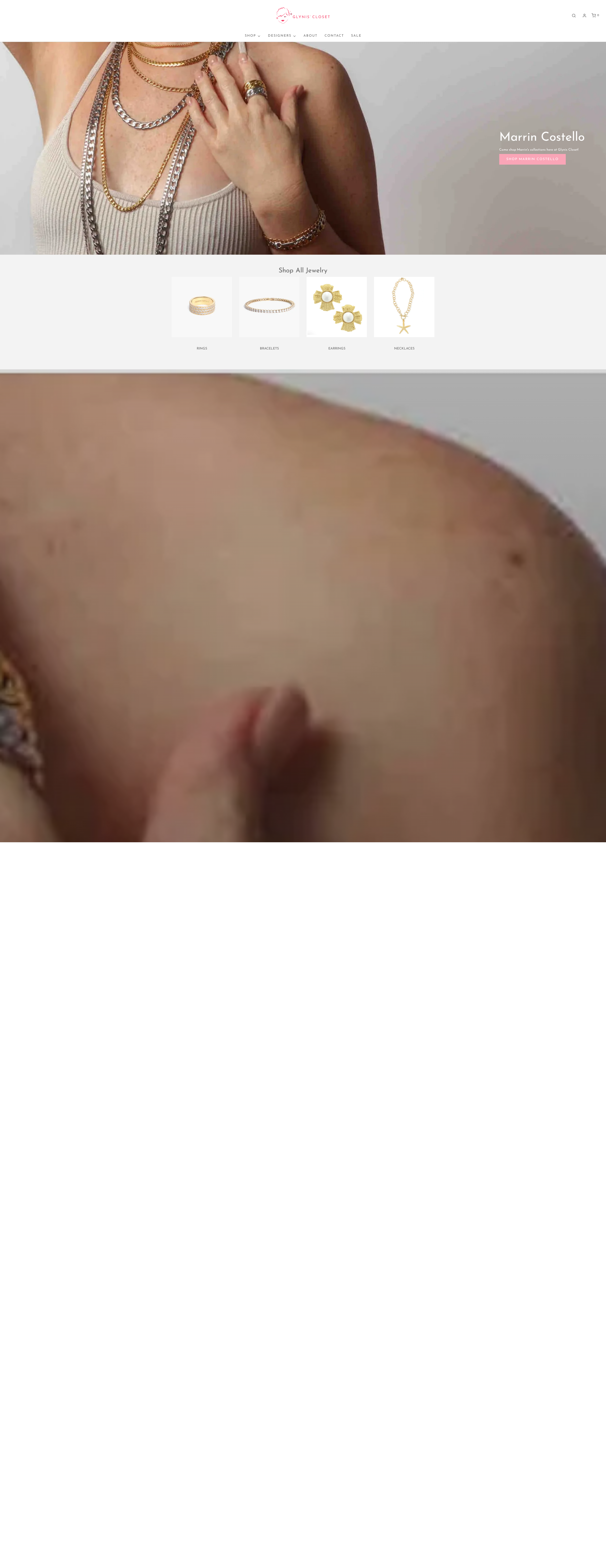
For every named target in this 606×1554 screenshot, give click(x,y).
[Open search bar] (574, 15)
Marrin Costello (542, 137)
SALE (356, 36)
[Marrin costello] (303, 148)
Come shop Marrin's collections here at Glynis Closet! (539, 150)
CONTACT (334, 36)
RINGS (202, 348)
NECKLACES (404, 348)
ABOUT (310, 36)
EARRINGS (336, 348)
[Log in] (584, 15)
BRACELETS (269, 348)
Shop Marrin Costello (532, 159)
